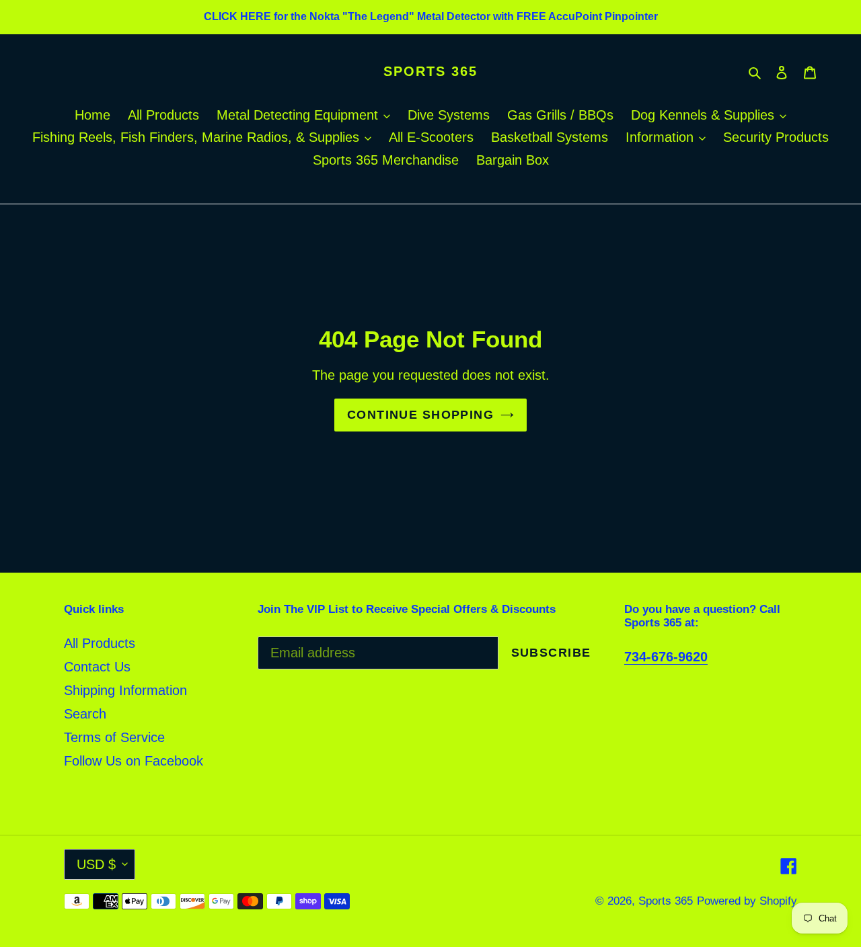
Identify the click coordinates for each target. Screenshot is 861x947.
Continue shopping (420, 414)
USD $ (96, 864)
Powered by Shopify (747, 901)
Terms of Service (114, 737)
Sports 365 (430, 71)
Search (85, 713)
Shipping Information (125, 690)
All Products (99, 643)
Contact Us (97, 666)
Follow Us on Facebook (133, 760)
